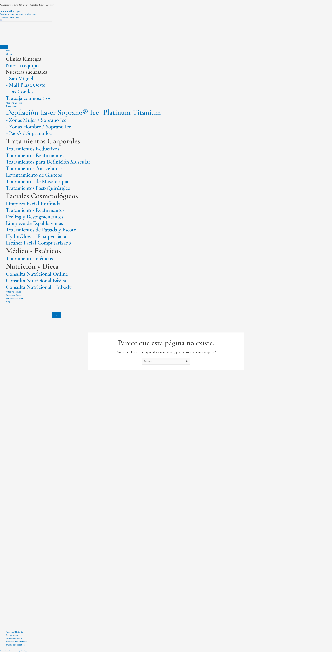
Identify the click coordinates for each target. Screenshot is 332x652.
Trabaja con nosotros (28, 98)
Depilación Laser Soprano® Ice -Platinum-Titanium (83, 112)
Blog (8, 301)
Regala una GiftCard (14, 298)
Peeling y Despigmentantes (34, 216)
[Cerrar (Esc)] (329, 3)
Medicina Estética (14, 103)
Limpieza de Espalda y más (34, 223)
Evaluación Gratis (13, 295)
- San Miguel (19, 78)
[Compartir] (323, 3)
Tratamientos (12, 106)
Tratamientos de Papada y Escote (41, 229)
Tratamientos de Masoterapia (37, 181)
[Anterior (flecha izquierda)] (4, 326)
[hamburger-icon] (4, 47)
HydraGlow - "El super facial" (37, 236)
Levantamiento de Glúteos (34, 175)
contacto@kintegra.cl (11, 11)
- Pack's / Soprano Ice (29, 133)
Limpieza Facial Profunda (33, 203)
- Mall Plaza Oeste (25, 85)
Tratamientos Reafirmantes (35, 155)
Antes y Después (13, 292)
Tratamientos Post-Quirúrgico (38, 188)
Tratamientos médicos (29, 258)
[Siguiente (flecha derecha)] (327, 326)
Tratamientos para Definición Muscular (48, 161)
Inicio (8, 50)
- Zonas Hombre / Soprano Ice (38, 126)
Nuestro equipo (22, 65)
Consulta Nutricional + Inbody (38, 287)
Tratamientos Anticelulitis (34, 168)
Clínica (9, 54)
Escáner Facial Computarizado (38, 242)
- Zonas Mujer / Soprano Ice (36, 120)
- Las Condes (19, 91)
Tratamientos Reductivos (32, 148)
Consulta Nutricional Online (37, 274)
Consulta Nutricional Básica (36, 280)
